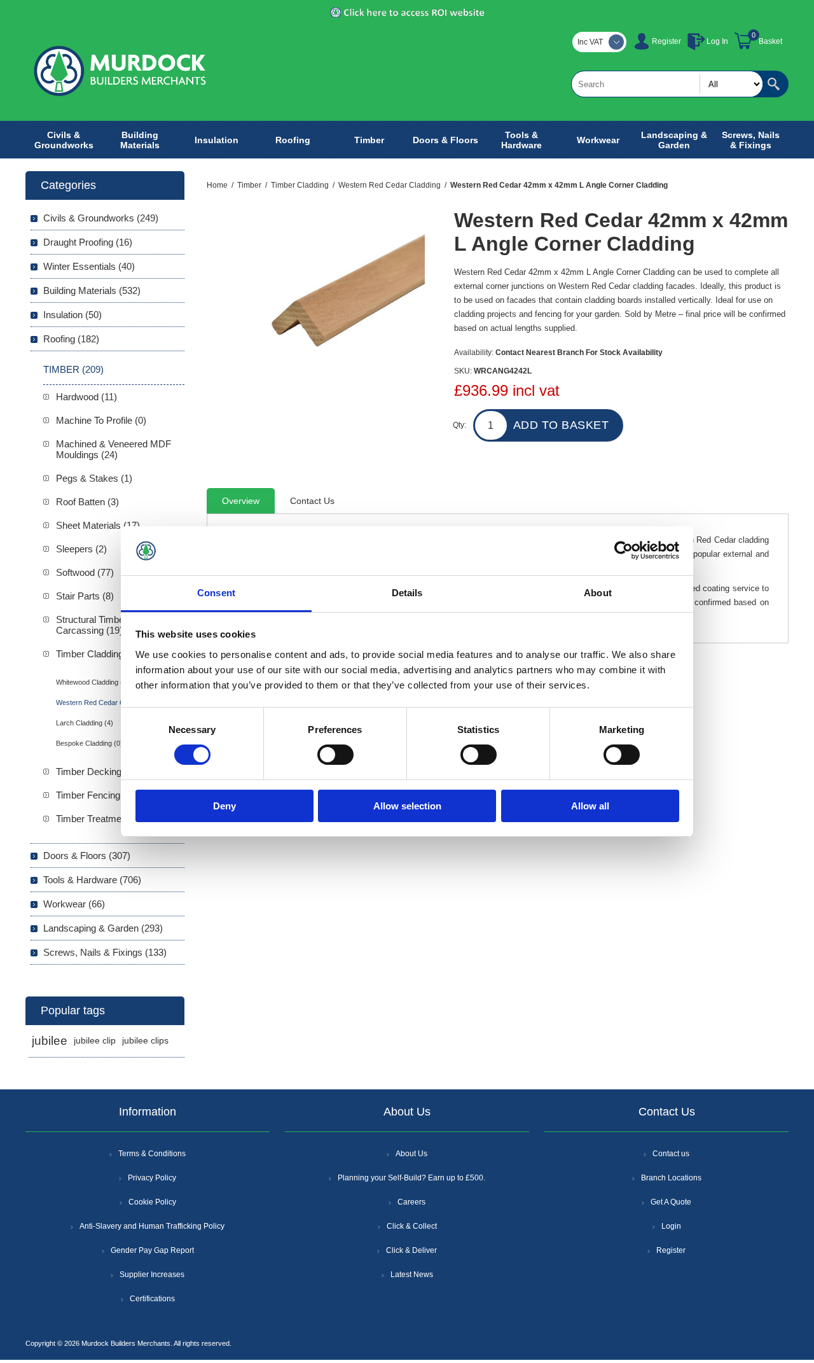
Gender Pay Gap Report (152, 1250)
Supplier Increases (152, 1274)
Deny (224, 805)
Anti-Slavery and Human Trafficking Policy (151, 1226)
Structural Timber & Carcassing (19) (96, 625)
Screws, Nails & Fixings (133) (105, 952)
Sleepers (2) (81, 548)
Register (666, 41)
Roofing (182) (71, 338)
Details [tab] (407, 592)
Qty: (459, 425)
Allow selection (407, 805)
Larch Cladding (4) (84, 723)
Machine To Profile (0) (101, 420)
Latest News (411, 1274)
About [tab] (598, 592)
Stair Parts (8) (85, 596)
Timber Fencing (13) (97, 795)
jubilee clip (95, 1040)
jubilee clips (145, 1040)
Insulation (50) (72, 314)
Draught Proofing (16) (87, 242)
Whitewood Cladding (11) (94, 682)
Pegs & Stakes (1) (94, 478)
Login (671, 1226)
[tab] (241, 501)
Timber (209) (73, 369)
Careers (411, 1202)
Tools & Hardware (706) (92, 879)
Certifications (152, 1298)
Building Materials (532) (92, 290)
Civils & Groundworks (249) (100, 218)
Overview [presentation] (240, 501)
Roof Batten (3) (87, 501)
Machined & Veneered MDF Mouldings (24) (113, 449)
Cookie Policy (152, 1202)
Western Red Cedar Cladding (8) (106, 702)
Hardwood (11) (86, 396)
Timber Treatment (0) (99, 818)
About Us (411, 1153)
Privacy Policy (152, 1177)
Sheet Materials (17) (98, 525)
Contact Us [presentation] (312, 501)
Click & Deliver (411, 1250)
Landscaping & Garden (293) (103, 928)
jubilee (49, 1040)
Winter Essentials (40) (89, 266)
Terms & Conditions (152, 1153)
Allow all (590, 805)
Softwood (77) (85, 572)
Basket (770, 41)
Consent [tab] (216, 592)
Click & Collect (412, 1226)
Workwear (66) (74, 903)
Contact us (670, 1153)
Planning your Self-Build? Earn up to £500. (411, 1177)
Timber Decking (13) (98, 771)
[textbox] (667, 84)
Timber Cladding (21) (99, 653)
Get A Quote (671, 1202)
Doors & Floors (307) (86, 855)
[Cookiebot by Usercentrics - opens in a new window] (623, 550)
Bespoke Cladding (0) (89, 743)
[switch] (335, 754)
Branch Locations (671, 1177)
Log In (717, 41)
